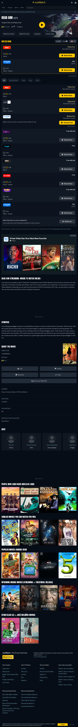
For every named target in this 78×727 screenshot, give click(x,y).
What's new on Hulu (65, 685)
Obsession (5, 668)
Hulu (41, 680)
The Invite (5, 682)
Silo (22, 677)
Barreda (5, 700)
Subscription (13, 80)
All (4, 80)
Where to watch (8, 34)
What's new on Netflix (65, 668)
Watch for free (24, 34)
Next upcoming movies (9, 691)
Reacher (23, 680)
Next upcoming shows (27, 691)
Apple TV (43, 674)
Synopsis (38, 34)
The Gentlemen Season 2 (29, 697)
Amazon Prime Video (47, 671)
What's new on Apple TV (66, 676)
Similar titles (50, 34)
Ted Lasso (24, 671)
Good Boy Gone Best (9, 697)
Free (23, 80)
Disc (37, 80)
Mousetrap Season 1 (28, 703)
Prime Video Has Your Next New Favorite (28, 238)
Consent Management (40, 657)
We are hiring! (8, 657)
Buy (30, 80)
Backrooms (6, 671)
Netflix (42, 668)
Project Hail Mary (8, 679)
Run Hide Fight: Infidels (10, 694)
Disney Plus (43, 677)
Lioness (23, 674)
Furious (23, 668)
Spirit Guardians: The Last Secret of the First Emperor (10, 710)
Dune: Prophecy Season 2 (29, 694)
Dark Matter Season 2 (28, 700)
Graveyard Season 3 (27, 706)
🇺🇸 (72, 41)
